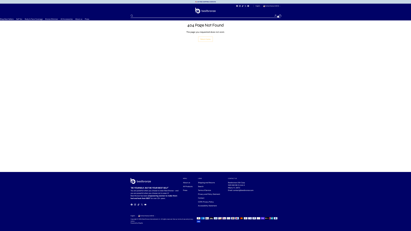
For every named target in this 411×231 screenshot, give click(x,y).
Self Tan (19, 19)
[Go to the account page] (275, 15)
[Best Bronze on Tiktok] (243, 6)
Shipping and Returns (206, 182)
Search (200, 186)
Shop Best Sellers (7, 19)
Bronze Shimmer (51, 19)
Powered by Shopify (137, 223)
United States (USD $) (272, 6)
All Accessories (67, 19)
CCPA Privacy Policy (206, 202)
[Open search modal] (132, 15)
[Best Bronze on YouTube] (248, 6)
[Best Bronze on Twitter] (245, 6)
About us (78, 19)
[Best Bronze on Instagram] (240, 6)
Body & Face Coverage (34, 19)
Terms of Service (204, 190)
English (258, 6)
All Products (188, 186)
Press (87, 19)
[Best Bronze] (205, 10)
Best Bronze (146, 219)
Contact (201, 198)
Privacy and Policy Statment (209, 194)
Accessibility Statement (207, 206)
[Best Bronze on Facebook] (237, 6)
